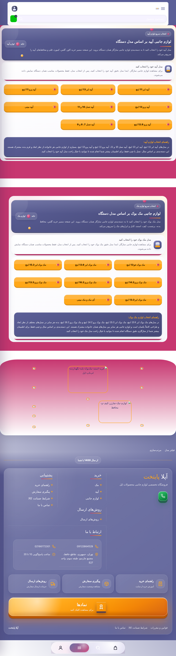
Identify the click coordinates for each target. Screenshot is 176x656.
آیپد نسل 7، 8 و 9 (86, 124)
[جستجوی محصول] (98, 647)
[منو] (79, 647)
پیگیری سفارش (41, 491)
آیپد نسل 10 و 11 (86, 106)
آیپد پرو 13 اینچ (142, 106)
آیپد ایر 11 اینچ (142, 89)
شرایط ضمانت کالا (39, 498)
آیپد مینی (29, 106)
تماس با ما (44, 505)
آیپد (97, 491)
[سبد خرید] (115, 647)
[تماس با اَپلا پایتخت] (163, 496)
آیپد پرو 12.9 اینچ (142, 124)
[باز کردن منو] (163, 8)
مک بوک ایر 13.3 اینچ (135, 299)
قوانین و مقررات (159, 627)
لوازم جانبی (92, 498)
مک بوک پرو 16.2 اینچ (86, 282)
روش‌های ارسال (89, 519)
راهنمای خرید (42, 485)
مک (97, 485)
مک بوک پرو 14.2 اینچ (136, 282)
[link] (14, 8)
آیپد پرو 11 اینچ (29, 89)
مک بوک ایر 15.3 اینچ (35, 264)
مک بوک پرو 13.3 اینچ (36, 282)
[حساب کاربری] (60, 647)
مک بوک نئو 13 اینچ (135, 264)
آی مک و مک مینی (86, 299)
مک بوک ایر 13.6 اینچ (85, 264)
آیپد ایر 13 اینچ (86, 89)
